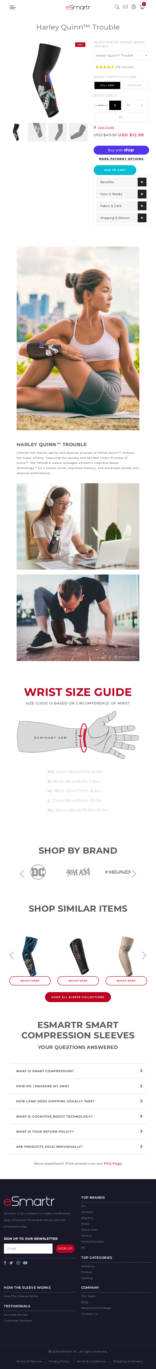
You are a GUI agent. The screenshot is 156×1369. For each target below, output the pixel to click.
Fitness (86, 1272)
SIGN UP (65, 1248)
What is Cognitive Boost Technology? (54, 1116)
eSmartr (87, 1212)
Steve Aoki (89, 1229)
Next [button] (134, 873)
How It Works (111, 194)
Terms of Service (28, 1361)
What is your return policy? (45, 1131)
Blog (84, 1302)
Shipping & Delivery (128, 1361)
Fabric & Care (111, 206)
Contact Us (89, 1313)
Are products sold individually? (49, 1147)
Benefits (107, 182)
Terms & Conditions (91, 1361)
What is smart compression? (45, 1071)
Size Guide (106, 127)
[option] (47, 80)
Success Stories (16, 1314)
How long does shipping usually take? (55, 1101)
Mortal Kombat (92, 1241)
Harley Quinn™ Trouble (114, 55)
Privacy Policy (59, 1361)
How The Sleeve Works (21, 1296)
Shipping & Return (115, 218)
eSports (87, 1217)
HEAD (85, 1223)
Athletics (87, 1266)
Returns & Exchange (96, 1308)
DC (83, 1206)
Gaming (87, 1278)
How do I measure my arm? (43, 1086)
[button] (105, 67)
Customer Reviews (18, 1320)
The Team (88, 1296)
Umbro (86, 1235)
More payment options (121, 158)
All (83, 1247)
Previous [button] (22, 873)
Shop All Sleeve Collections (78, 997)
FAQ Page (113, 1163)
